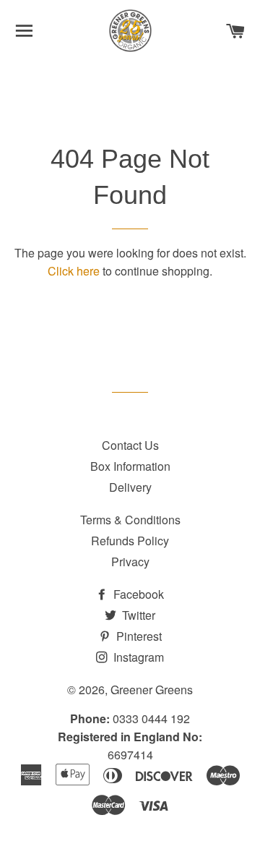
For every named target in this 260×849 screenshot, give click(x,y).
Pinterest (137, 636)
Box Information (130, 466)
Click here (74, 271)
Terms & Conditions (130, 519)
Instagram (137, 657)
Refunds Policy (130, 540)
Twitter (137, 615)
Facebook (137, 594)
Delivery (130, 487)
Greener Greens (151, 689)
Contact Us (130, 445)
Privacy (130, 561)
